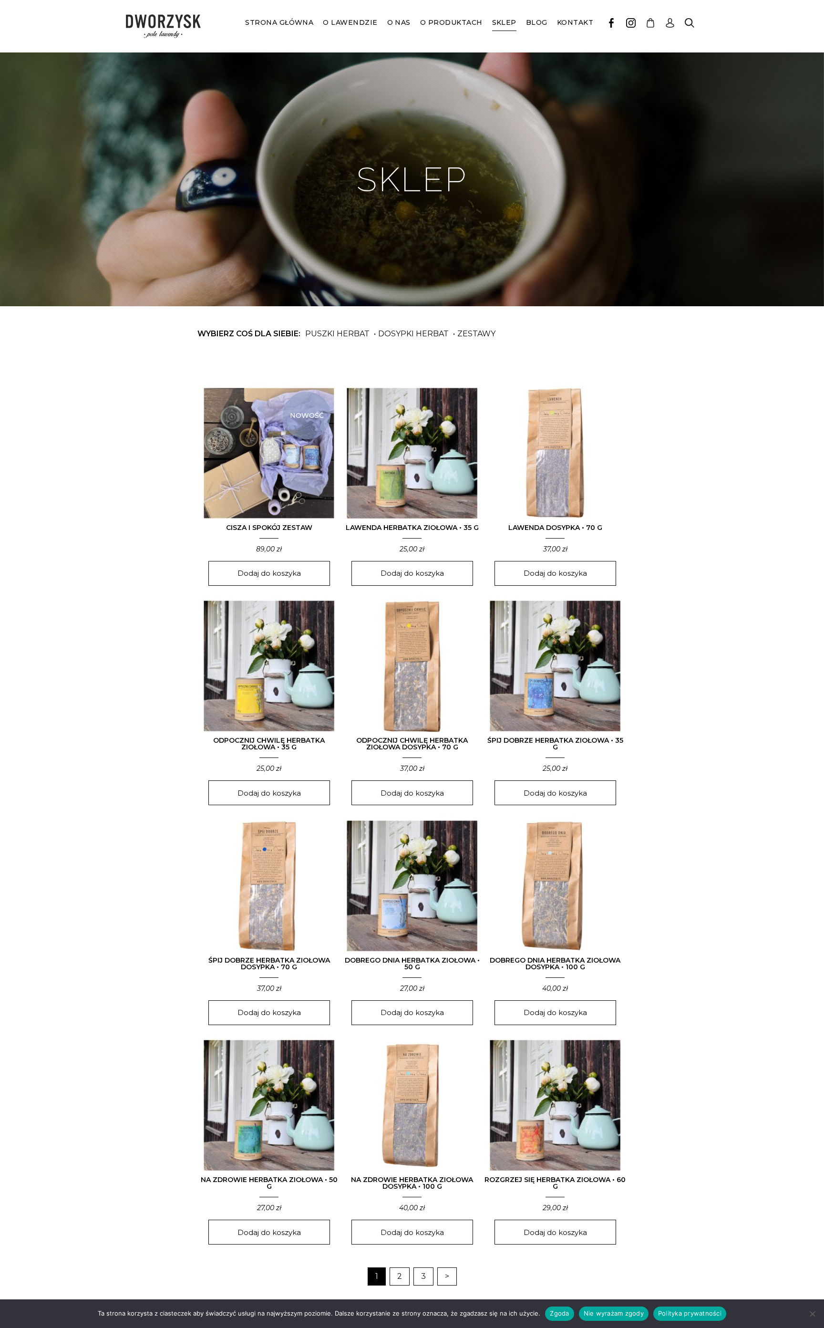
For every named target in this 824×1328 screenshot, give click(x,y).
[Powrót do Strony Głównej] (163, 26)
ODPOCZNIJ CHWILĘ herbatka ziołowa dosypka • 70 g (412, 743)
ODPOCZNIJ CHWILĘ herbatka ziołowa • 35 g (269, 743)
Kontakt (575, 22)
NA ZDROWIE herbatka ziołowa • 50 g (269, 1183)
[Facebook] (611, 22)
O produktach (451, 22)
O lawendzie (350, 22)
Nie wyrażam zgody (614, 1313)
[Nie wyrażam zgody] (812, 1313)
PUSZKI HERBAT (337, 333)
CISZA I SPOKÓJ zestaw (269, 527)
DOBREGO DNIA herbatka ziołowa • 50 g (412, 963)
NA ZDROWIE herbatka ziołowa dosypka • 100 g (412, 1183)
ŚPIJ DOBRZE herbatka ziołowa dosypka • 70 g (269, 963)
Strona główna (279, 22)
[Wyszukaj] (689, 22)
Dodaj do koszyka (269, 573)
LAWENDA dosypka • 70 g (555, 527)
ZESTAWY (476, 333)
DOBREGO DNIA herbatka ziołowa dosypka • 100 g (555, 963)
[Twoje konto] (670, 22)
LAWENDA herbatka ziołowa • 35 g (412, 527)
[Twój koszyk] (650, 22)
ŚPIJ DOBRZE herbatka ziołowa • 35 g (555, 743)
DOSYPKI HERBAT (413, 333)
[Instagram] (630, 22)
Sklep (504, 22)
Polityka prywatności (689, 1313)
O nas (399, 22)
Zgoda (559, 1313)
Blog (536, 22)
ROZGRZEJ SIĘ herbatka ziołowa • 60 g (555, 1183)
